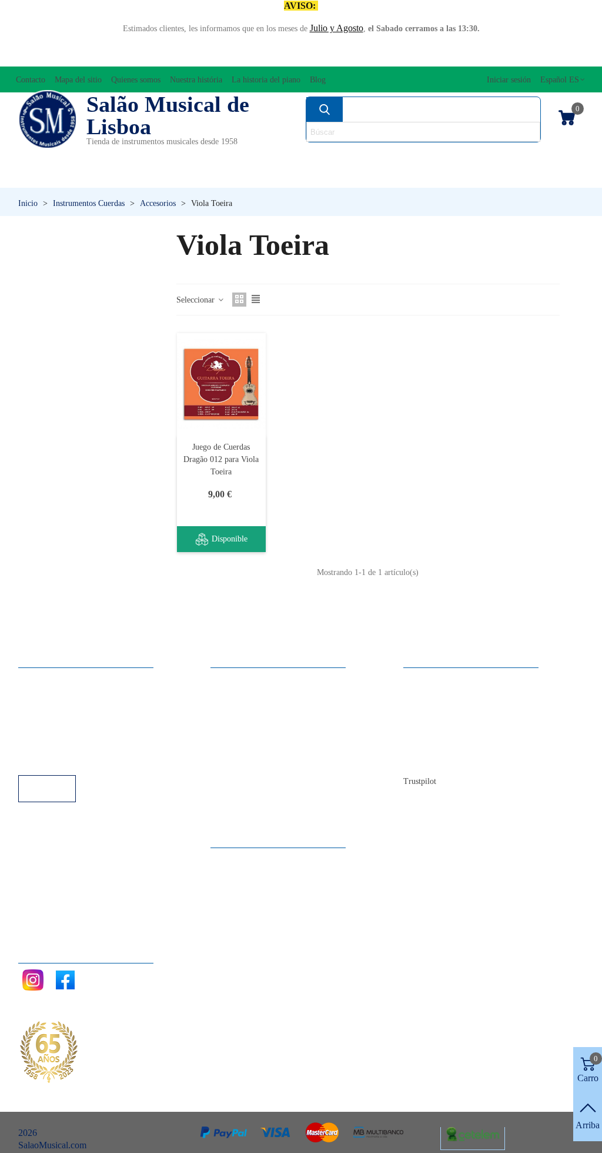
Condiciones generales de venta (88, 727)
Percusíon (228, 176)
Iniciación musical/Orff (85, 176)
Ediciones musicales (525, 156)
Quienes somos (443, 711)
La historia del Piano (453, 743)
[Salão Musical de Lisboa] (47, 119)
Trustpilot (419, 781)
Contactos (433, 679)
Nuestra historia (444, 727)
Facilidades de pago (66, 759)
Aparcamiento (56, 743)
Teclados (509, 176)
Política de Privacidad (70, 711)
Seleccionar (196, 299)
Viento (414, 176)
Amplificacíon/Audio (226, 156)
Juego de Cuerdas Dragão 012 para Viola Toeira (221, 459)
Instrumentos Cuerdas (397, 156)
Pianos (324, 176)
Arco (308, 156)
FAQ (39, 679)
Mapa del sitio (441, 695)
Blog (424, 759)
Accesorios (48, 156)
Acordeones (125, 156)
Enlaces (44, 695)
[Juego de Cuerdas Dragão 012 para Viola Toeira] (221, 384)
